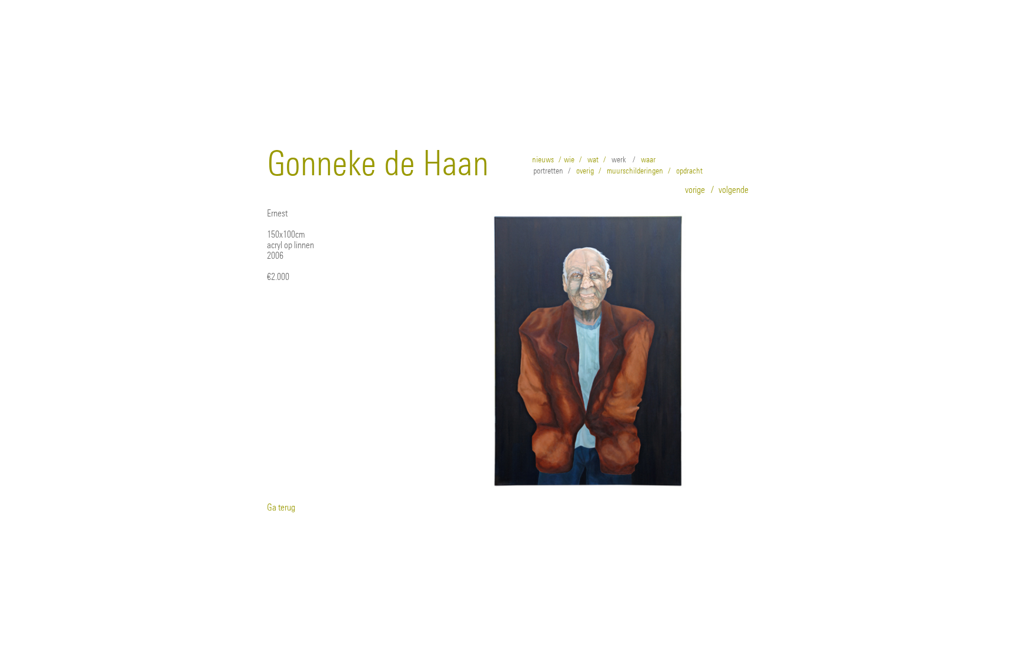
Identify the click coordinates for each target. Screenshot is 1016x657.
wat (593, 159)
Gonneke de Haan (378, 163)
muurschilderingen (635, 170)
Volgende (733, 189)
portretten (548, 170)
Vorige (695, 189)
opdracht (689, 170)
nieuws (543, 159)
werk (618, 159)
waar (648, 159)
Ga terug (281, 507)
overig (585, 170)
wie (569, 159)
